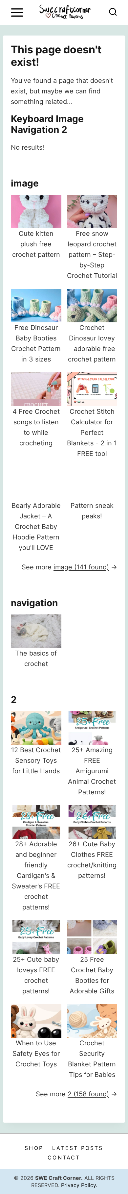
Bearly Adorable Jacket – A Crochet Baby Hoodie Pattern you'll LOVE (36, 527)
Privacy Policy (78, 1185)
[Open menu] (17, 12)
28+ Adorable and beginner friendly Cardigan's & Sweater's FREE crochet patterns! (36, 875)
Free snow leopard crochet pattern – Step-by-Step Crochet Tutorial (92, 255)
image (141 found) (81, 567)
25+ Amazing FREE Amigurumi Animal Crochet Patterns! (92, 771)
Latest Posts (77, 1148)
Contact (64, 1157)
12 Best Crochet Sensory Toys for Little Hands (36, 760)
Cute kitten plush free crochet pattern (36, 244)
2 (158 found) (88, 1094)
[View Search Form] (113, 12)
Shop (34, 1148)
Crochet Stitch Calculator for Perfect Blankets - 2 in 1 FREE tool (92, 433)
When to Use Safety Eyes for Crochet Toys (36, 1053)
